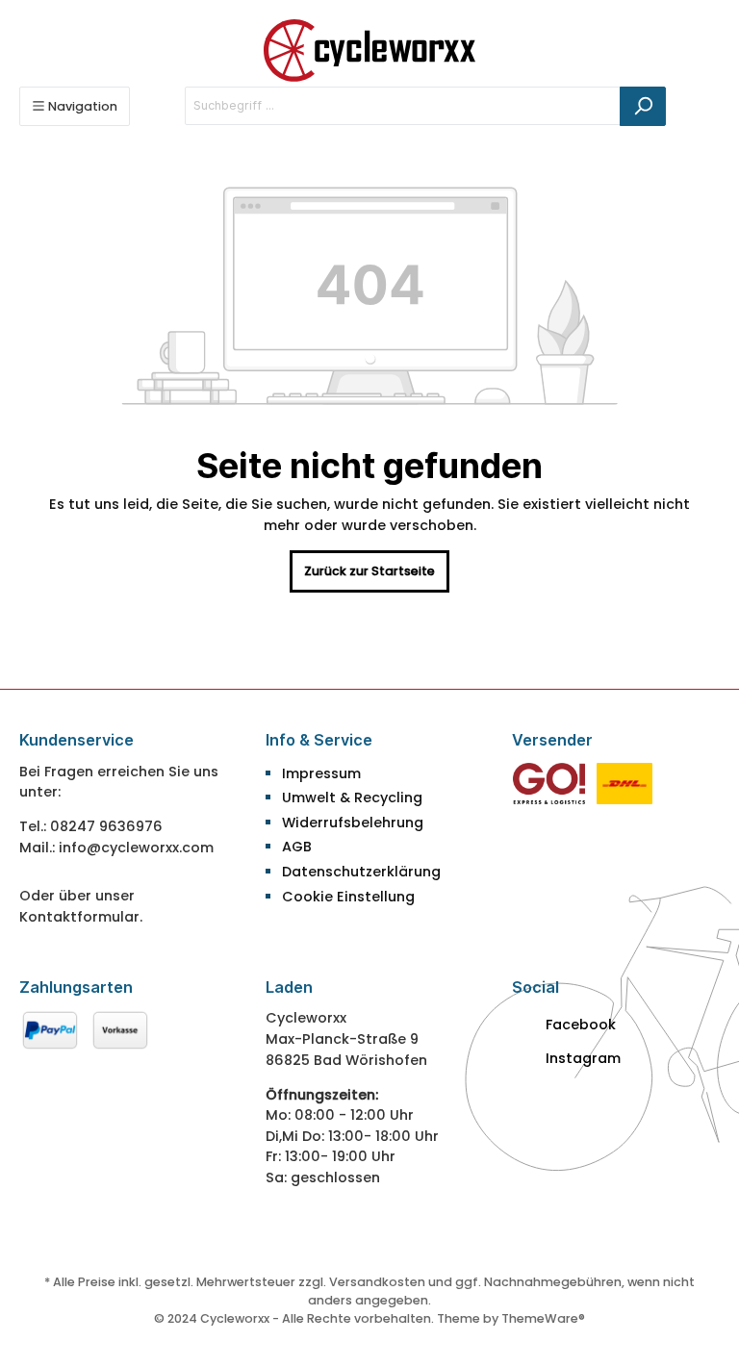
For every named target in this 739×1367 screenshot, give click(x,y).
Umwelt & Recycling (352, 797)
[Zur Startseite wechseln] (369, 50)
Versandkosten (377, 1282)
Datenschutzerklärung (361, 871)
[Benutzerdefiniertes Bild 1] (549, 782)
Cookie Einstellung (348, 896)
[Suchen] (643, 106)
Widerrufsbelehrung (352, 822)
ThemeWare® (543, 1318)
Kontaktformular (79, 916)
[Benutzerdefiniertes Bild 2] (624, 782)
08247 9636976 (106, 826)
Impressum (321, 773)
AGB (297, 846)
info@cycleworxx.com (136, 847)
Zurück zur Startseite (369, 571)
